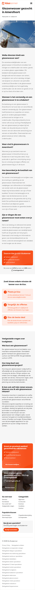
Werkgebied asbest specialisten (11, 561)
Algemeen (21, 499)
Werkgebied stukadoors (9, 583)
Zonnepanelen (22, 517)
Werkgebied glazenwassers (10, 578)
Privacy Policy (6, 545)
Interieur (20, 508)
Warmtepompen (7, 517)
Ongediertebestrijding (25, 515)
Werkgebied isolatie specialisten (11, 567)
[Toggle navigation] (31, 3)
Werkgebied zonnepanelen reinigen (12, 548)
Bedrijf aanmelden (11, 530)
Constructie (21, 501)
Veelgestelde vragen (8, 506)
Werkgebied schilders (18, 545)
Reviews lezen (10, 488)
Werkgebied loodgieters (9, 570)
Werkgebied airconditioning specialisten (14, 553)
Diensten (4, 499)
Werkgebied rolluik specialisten (11, 581)
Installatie (21, 506)
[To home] (10, 3)
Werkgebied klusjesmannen (10, 586)
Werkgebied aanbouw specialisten (12, 556)
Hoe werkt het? (6, 504)
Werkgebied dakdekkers (9, 559)
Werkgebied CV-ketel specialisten (12, 564)
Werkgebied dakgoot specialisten (12, 551)
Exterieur (21, 504)
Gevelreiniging (6, 515)
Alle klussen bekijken (12, 464)
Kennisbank (5, 501)
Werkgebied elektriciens (9, 575)
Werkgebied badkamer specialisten (12, 572)
